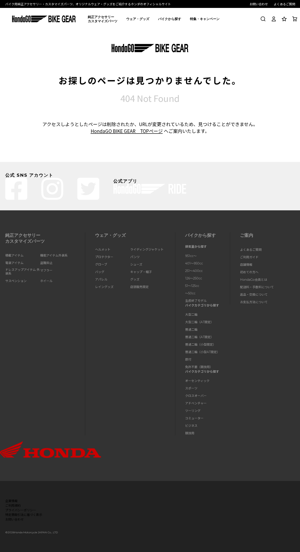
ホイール (46, 281)
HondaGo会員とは (253, 280)
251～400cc (194, 271)
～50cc (190, 293)
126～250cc (193, 278)
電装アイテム (14, 263)
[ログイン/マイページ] (273, 19)
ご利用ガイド (249, 257)
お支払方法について (254, 302)
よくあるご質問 (284, 4)
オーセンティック (197, 381)
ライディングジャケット (147, 249)
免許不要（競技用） (199, 367)
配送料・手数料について (257, 287)
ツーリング (193, 411)
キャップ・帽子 (141, 272)
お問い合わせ (258, 4)
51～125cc (192, 286)
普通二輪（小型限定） (200, 345)
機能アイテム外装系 (54, 255)
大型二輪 (191, 315)
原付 (188, 359)
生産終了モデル (196, 301)
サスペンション (16, 281)
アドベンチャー (196, 403)
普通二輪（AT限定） (199, 337)
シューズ (136, 264)
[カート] (294, 19)
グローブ (101, 264)
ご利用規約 (13, 505)
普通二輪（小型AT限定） (202, 352)
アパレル (101, 279)
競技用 (189, 433)
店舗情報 (246, 265)
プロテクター (104, 257)
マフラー (46, 270)
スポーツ (191, 388)
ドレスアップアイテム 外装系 (22, 271)
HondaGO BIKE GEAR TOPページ (127, 131)
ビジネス (191, 426)
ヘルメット (102, 249)
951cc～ (191, 256)
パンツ (135, 257)
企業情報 (11, 501)
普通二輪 (191, 330)
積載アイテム (14, 255)
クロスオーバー (196, 396)
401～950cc (194, 263)
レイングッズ (104, 287)
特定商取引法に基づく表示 (23, 514)
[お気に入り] (284, 19)
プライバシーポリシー (20, 510)
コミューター (194, 418)
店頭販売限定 (139, 287)
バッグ (99, 272)
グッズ (134, 279)
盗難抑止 (46, 263)
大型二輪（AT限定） (199, 322)
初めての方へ (249, 272)
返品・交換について (254, 295)
